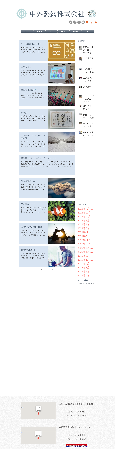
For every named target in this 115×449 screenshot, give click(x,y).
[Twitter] (70, 22)
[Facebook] (79, 22)
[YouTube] (83, 22)
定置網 (85, 283)
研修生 (93, 283)
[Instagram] (75, 22)
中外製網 (80, 283)
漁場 (89, 283)
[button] (96, 22)
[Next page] (52, 269)
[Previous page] (41, 269)
